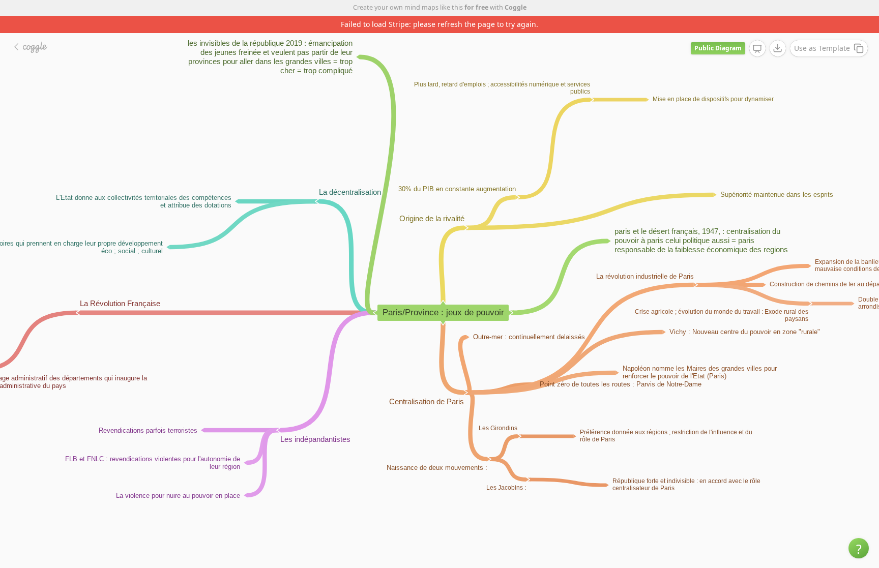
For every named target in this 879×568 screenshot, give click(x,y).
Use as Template (822, 48)
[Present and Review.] (757, 49)
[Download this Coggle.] (778, 48)
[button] (858, 548)
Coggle (515, 7)
